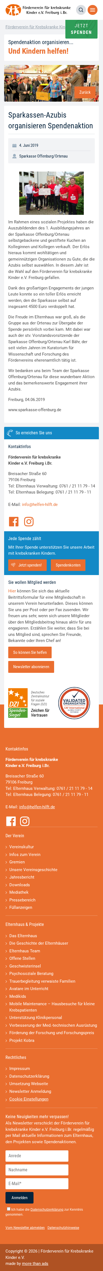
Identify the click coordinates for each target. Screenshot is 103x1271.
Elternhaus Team (24, 950)
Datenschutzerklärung (29, 1076)
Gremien (17, 862)
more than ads (35, 1263)
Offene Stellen (22, 958)
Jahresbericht (21, 877)
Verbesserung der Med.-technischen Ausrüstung (53, 1025)
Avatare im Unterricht (28, 988)
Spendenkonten (68, 565)
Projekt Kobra (21, 1040)
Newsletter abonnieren (31, 666)
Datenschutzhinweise (63, 1228)
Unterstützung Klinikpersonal (35, 1017)
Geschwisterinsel (25, 966)
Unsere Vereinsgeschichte (33, 869)
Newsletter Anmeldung (30, 1091)
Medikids (17, 996)
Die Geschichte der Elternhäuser (38, 943)
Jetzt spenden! (30, 565)
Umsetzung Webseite (28, 1083)
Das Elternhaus (23, 935)
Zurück (85, 92)
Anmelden (19, 1197)
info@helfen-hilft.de (40, 504)
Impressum (19, 1068)
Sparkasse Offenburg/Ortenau (43, 156)
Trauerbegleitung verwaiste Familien (42, 981)
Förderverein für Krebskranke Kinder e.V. (42, 27)
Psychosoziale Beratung (31, 973)
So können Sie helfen (30, 652)
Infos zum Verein (24, 854)
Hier (12, 591)
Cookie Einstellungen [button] (28, 1099)
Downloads (19, 884)
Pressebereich (22, 900)
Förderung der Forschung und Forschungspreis (51, 1032)
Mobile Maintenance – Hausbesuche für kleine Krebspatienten (52, 1007)
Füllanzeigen (20, 907)
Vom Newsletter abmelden (25, 1228)
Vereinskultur (21, 846)
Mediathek (19, 892)
